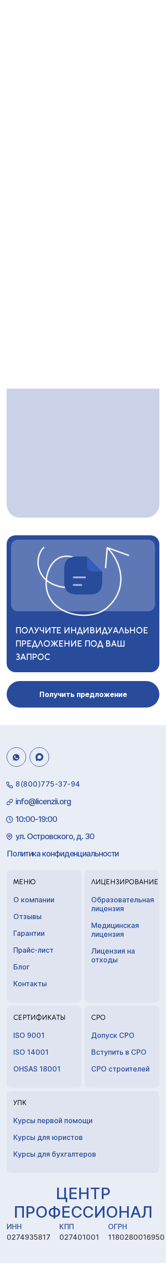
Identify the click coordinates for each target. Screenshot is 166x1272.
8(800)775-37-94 (48, 784)
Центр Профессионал (83, 1202)
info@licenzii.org (43, 801)
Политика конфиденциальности (63, 853)
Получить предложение (83, 694)
